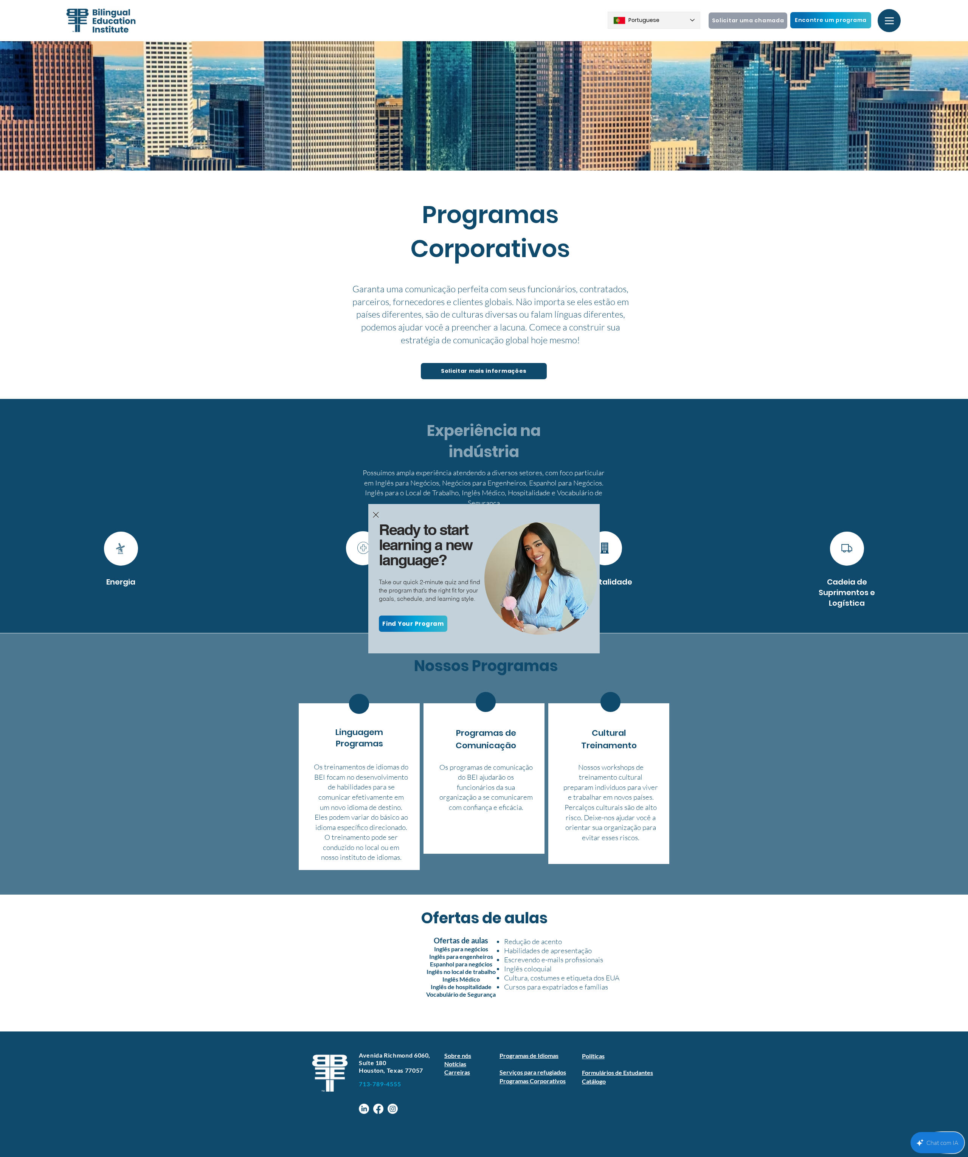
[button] (376, 515)
